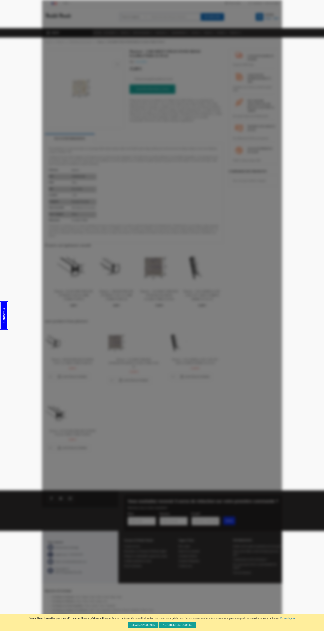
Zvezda (106, 597)
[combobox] (174, 16)
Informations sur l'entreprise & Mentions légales (145, 551)
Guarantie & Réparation (189, 561)
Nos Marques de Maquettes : (63, 597)
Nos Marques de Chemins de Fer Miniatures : (70, 610)
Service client (235, 3)
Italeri (93, 597)
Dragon (113, 597)
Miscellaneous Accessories (81, 42)
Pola (105, 601)
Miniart (99, 597)
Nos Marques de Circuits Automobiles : (68, 606)
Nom (131, 513)
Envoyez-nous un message (67, 547)
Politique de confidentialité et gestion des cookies (145, 556)
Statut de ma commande (189, 551)
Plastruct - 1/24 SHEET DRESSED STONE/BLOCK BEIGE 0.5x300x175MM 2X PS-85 (159, 295)
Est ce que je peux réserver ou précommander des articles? (255, 566)
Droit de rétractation (133, 566)
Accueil (48, 42)
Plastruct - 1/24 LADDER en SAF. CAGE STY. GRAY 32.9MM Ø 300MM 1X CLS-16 (201, 295)
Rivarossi (126, 610)
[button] (50, 376)
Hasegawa (85, 597)
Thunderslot (111, 606)
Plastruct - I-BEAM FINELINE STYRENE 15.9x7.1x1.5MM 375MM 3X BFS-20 (117, 295)
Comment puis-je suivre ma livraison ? (250, 559)
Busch (78, 601)
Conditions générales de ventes (137, 561)
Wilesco (86, 601)
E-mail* (195, 513)
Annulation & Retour (187, 556)
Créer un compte (272, 3)
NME (92, 610)
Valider (229, 520)
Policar (87, 606)
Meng (119, 597)
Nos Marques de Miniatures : (64, 601)
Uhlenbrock (135, 610)
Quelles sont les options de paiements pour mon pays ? (257, 546)
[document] (162, 622)
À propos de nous (132, 546)
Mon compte (184, 546)
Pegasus (99, 601)
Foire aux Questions (242, 572)
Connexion (257, 3)
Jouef (151, 610)
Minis (92, 601)
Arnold (97, 610)
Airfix (78, 597)
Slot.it (102, 606)
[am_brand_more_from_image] (58, 331)
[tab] (70, 138)
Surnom (165, 513)
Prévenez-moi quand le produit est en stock (154, 79)
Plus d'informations (69, 138)
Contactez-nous (185, 566)
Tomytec (144, 610)
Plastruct (60, 42)
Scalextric (95, 606)
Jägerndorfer (106, 610)
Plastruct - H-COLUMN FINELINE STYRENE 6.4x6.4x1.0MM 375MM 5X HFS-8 (73, 295)
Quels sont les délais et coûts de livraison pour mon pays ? (256, 553)
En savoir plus (287, 618)
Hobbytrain (116, 610)
